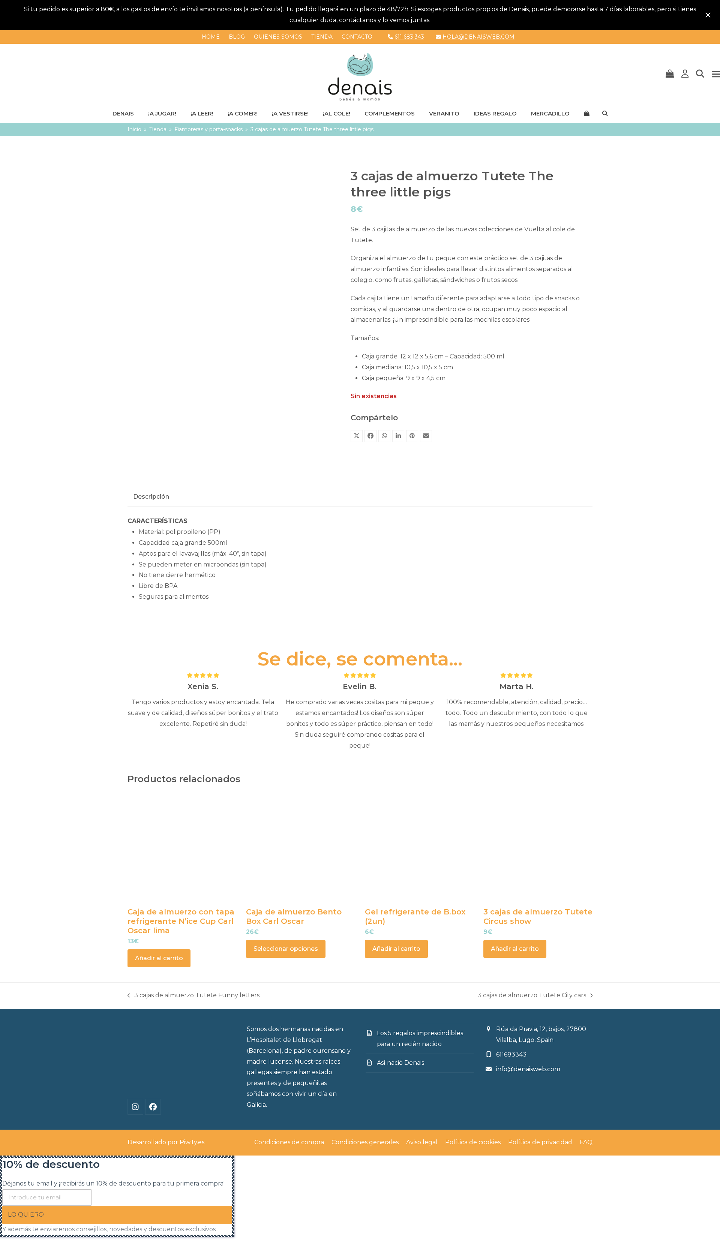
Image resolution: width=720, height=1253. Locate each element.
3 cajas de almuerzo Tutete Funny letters (194, 996)
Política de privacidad (540, 1142)
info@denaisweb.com (528, 1069)
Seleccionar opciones (286, 948)
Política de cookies (473, 1142)
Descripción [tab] (151, 496)
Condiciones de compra (289, 1142)
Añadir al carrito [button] (159, 958)
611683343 (511, 1054)
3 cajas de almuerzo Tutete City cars (532, 996)
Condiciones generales (365, 1142)
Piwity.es (192, 1142)
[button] (670, 74)
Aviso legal (422, 1142)
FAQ (586, 1142)
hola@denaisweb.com (478, 36)
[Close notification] (708, 14)
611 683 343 (409, 36)
